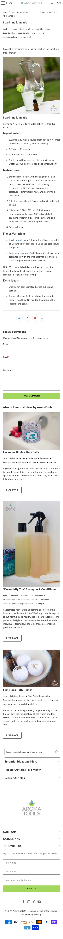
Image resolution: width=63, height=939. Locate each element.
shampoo (45, 599)
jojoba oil (32, 462)
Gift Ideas (22, 462)
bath (5, 458)
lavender (42, 462)
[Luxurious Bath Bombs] (31, 669)
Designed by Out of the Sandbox (42, 911)
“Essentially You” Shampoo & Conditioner (30, 589)
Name (6, 344)
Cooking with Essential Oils (31, 29)
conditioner (38, 595)
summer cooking (10, 37)
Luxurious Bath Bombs (17, 690)
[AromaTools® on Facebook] (23, 902)
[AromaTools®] (31, 3)
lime (33, 33)
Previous (46, 12)
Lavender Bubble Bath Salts (21, 452)
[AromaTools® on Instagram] (29, 902)
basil (5, 29)
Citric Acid (32, 696)
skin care (52, 462)
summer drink (25, 37)
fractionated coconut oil (41, 700)
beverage (13, 29)
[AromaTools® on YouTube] (39, 902)
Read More (12, 490)
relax (56, 700)
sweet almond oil (10, 603)
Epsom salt (44, 458)
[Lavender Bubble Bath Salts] (31, 431)
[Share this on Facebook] (27, 318)
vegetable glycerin (27, 603)
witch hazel (34, 704)
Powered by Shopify (31, 914)
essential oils (23, 33)
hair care (35, 599)
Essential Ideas (9, 33)
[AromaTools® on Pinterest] (34, 902)
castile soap (32, 458)
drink (47, 29)
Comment (8, 370)
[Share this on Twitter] (19, 318)
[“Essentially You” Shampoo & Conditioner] (31, 544)
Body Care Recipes (17, 458)
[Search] (52, 3)
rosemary (42, 33)
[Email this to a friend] (43, 318)
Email (6, 357)
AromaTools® (19, 911)
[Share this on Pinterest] (35, 318)
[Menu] (1, 3)
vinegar (41, 603)
